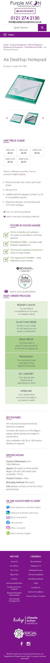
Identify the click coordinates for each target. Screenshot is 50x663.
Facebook (21, 644)
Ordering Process (36, 570)
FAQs (36, 583)
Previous (7, 118)
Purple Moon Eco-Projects (14, 588)
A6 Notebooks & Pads (33, 47)
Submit (42, 27)
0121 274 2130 (25, 17)
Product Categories (18, 45)
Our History (14, 566)
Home (5, 45)
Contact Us (35, 587)
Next (43, 118)
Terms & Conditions (35, 592)
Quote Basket (35, 561)
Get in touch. (19, 174)
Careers (14, 579)
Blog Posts (14, 574)
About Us (14, 561)
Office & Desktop (35, 45)
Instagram (28, 644)
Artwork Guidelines (35, 574)
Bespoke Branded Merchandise (14, 594)
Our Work (14, 570)
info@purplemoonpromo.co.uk (25, 21)
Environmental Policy (14, 583)
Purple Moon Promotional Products (26, 4)
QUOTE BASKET (26, 11)
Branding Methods (35, 579)
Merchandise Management (14, 600)
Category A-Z (35, 566)
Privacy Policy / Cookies (35, 596)
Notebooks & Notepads (12, 47)
